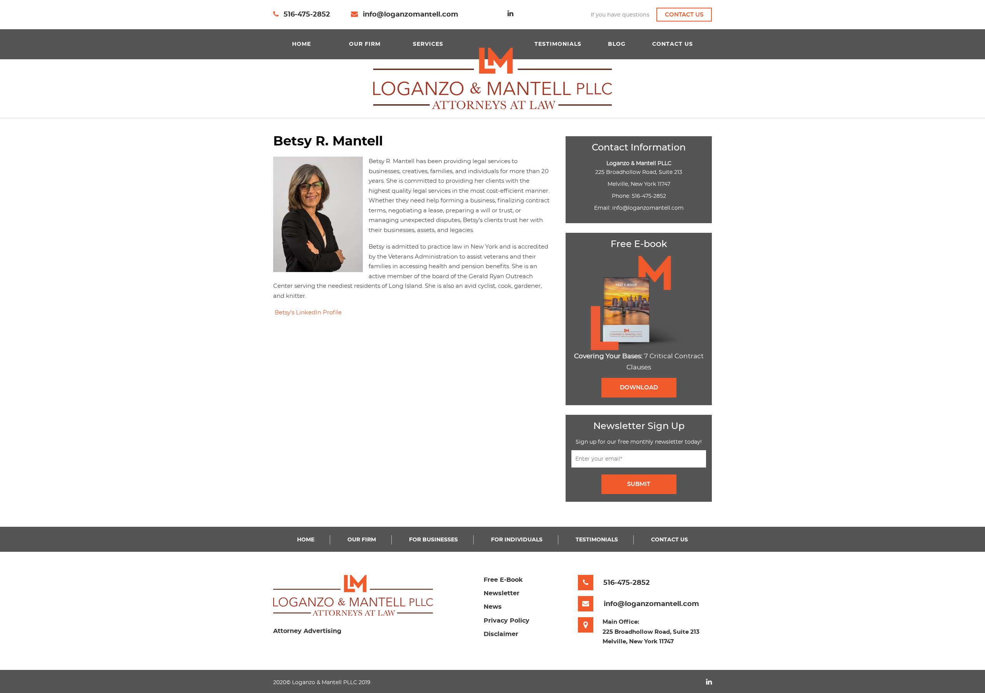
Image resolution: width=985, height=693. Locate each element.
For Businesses (433, 540)
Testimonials (557, 44)
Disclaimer (501, 634)
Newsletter (501, 593)
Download (639, 388)
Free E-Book (503, 580)
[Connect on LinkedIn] (510, 13)
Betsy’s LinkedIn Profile (308, 313)
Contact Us (684, 15)
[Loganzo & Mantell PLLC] (492, 78)
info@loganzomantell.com (410, 14)
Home (301, 44)
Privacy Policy (506, 621)
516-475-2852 (307, 14)
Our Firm (365, 44)
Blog (617, 44)
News (493, 607)
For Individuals (517, 540)
